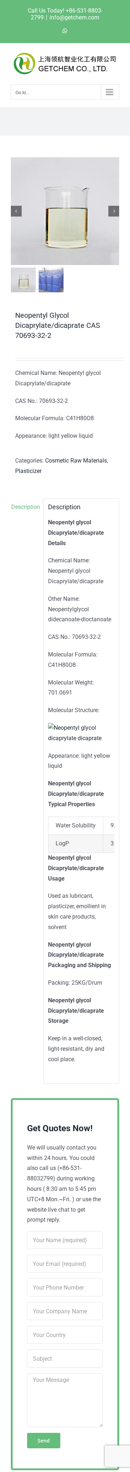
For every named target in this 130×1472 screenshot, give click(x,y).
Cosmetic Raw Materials (76, 460)
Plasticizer (28, 471)
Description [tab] (25, 506)
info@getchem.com (74, 17)
